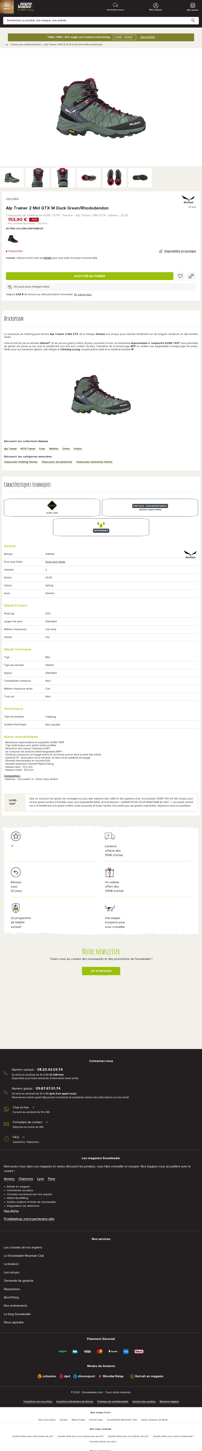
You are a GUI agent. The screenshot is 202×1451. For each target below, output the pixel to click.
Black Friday (78, 1420)
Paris (51, 1178)
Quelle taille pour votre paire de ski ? (33, 1436)
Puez (42, 449)
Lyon (40, 1178)
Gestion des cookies (144, 1401)
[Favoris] (180, 276)
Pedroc (78, 449)
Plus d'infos (11, 1211)
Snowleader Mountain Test (122, 1420)
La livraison (11, 1264)
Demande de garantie (18, 1280)
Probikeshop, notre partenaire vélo (29, 1219)
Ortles (66, 449)
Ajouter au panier (89, 276)
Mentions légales (169, 1401)
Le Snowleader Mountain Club (24, 1255)
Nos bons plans (47, 1420)
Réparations (12, 1289)
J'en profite (147, 37)
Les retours (12, 1272)
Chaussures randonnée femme (94, 462)
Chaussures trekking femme (25, 44)
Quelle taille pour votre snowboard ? (173, 1436)
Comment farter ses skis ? (103, 1442)
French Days (96, 1420)
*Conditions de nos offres (37, 1401)
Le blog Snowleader (17, 1314)
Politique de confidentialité (112, 1401)
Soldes (64, 1420)
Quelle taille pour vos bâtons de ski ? (128, 1436)
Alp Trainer (10, 449)
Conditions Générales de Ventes (74, 1401)
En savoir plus (83, 294)
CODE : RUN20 (124, 37)
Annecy (9, 1178)
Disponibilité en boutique (180, 251)
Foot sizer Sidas (55, 561)
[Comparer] (191, 276)
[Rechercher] (196, 17)
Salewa (12, 199)
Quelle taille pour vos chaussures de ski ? (81, 1436)
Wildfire (53, 449)
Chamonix (26, 1178)
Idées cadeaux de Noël (154, 1420)
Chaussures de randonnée (56, 462)
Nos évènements (15, 1305)
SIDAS (47, 258)
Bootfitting (11, 1297)
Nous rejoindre (14, 1322)
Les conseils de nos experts (23, 1247)
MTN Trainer (28, 449)
